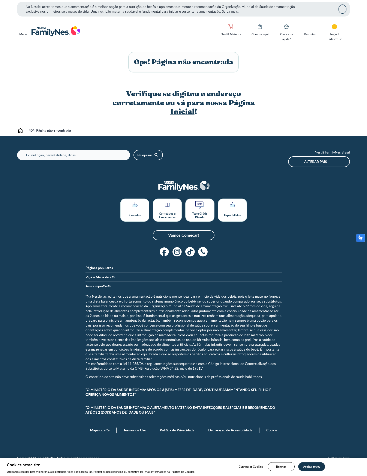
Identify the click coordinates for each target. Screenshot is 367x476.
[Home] (55, 31)
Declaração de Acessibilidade (230, 430)
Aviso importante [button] (98, 286)
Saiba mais (230, 11)
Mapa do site (100, 430)
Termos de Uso (134, 430)
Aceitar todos (311, 466)
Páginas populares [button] (99, 267)
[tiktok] (190, 251)
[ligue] (203, 251)
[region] (183, 467)
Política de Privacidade (177, 430)
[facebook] (164, 251)
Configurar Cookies (251, 466)
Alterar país (315, 161)
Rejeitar (281, 466)
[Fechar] (342, 9)
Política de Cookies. (183, 471)
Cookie (271, 430)
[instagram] (177, 251)
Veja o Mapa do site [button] (100, 277)
